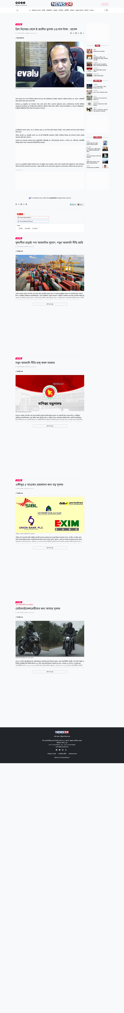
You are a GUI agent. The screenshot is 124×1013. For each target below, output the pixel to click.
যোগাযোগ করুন (73, 754)
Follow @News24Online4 (26, 221)
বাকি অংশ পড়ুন (50, 304)
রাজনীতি (66, 10)
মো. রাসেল (35, 228)
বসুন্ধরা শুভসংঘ (79, 10)
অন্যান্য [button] (91, 10)
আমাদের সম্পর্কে (51, 754)
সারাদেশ (72, 10)
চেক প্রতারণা (27, 228)
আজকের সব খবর (36, 10)
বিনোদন (86, 10)
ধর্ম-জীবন (61, 10)
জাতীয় (43, 10)
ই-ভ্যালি (20, 228)
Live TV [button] (104, 4)
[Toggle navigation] (17, 10)
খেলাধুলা (55, 10)
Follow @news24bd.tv (25, 217)
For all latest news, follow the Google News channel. (51, 198)
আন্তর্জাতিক (49, 10)
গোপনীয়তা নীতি (62, 754)
